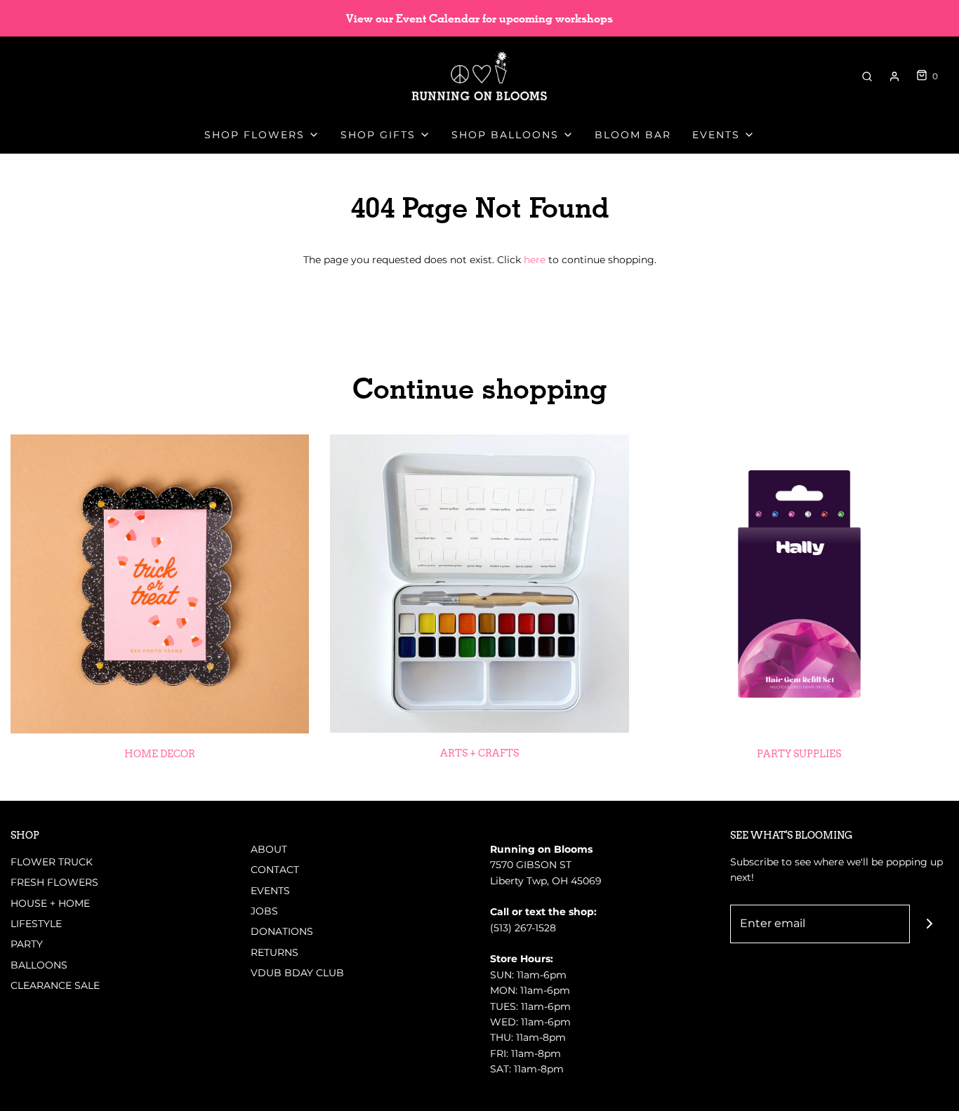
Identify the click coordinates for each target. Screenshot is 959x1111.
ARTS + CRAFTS (479, 753)
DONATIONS (282, 931)
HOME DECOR (159, 753)
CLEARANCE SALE (55, 985)
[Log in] (894, 76)
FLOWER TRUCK (52, 862)
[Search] (867, 76)
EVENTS (270, 890)
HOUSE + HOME (50, 903)
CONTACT (275, 869)
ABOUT (269, 849)
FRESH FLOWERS (54, 882)
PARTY (27, 944)
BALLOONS (39, 965)
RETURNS (274, 952)
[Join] (929, 924)
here (534, 259)
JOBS (264, 911)
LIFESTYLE (36, 923)
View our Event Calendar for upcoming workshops (479, 18)
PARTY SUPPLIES (799, 753)
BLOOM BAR (633, 134)
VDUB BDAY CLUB (297, 972)
